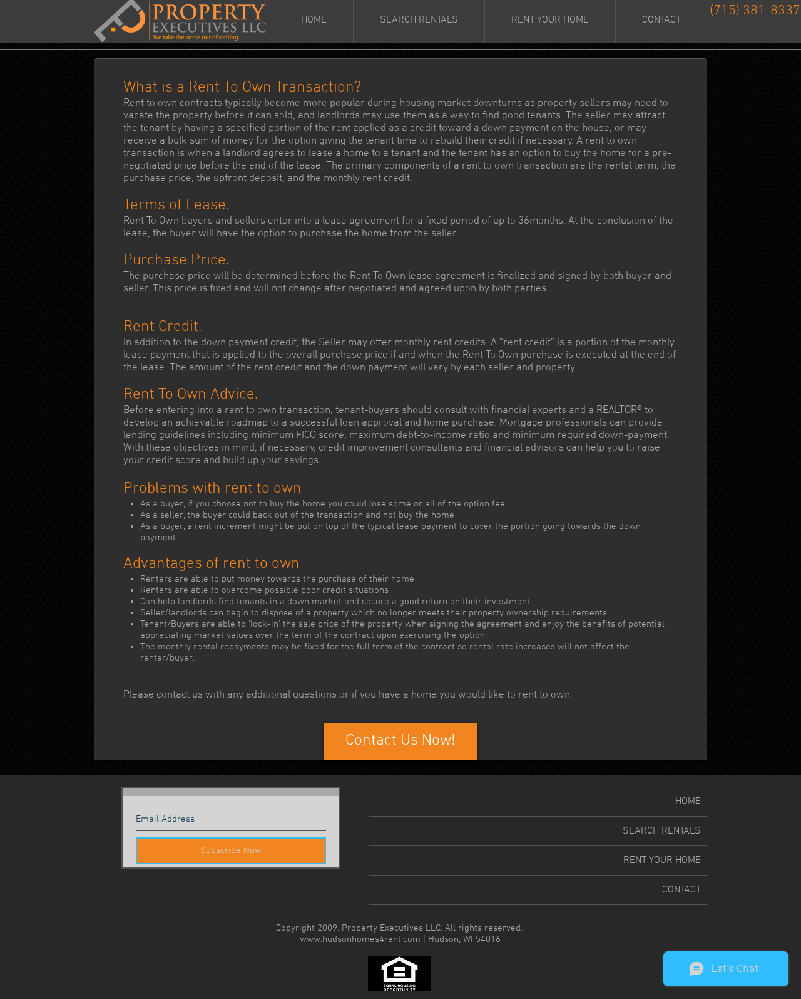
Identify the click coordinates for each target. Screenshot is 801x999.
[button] (400, 741)
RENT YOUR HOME (662, 860)
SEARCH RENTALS (662, 831)
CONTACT (681, 890)
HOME (688, 801)
